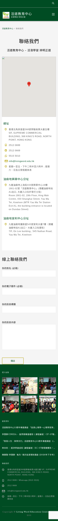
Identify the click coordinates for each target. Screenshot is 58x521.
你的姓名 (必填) (10, 268)
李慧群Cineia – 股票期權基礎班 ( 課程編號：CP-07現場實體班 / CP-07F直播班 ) (29, 434)
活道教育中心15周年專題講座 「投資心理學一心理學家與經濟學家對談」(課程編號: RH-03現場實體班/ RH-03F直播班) (29, 427)
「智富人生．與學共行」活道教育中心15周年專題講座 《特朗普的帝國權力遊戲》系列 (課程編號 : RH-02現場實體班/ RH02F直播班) (29, 441)
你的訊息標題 (9, 304)
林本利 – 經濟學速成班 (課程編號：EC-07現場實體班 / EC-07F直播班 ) (29, 448)
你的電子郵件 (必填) (12, 286)
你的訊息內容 (9, 322)
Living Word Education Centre (32, 512)
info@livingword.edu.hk (21, 161)
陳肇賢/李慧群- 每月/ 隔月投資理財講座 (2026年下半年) (28, 455)
